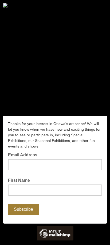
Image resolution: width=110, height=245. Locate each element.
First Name (19, 180)
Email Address (24, 154)
